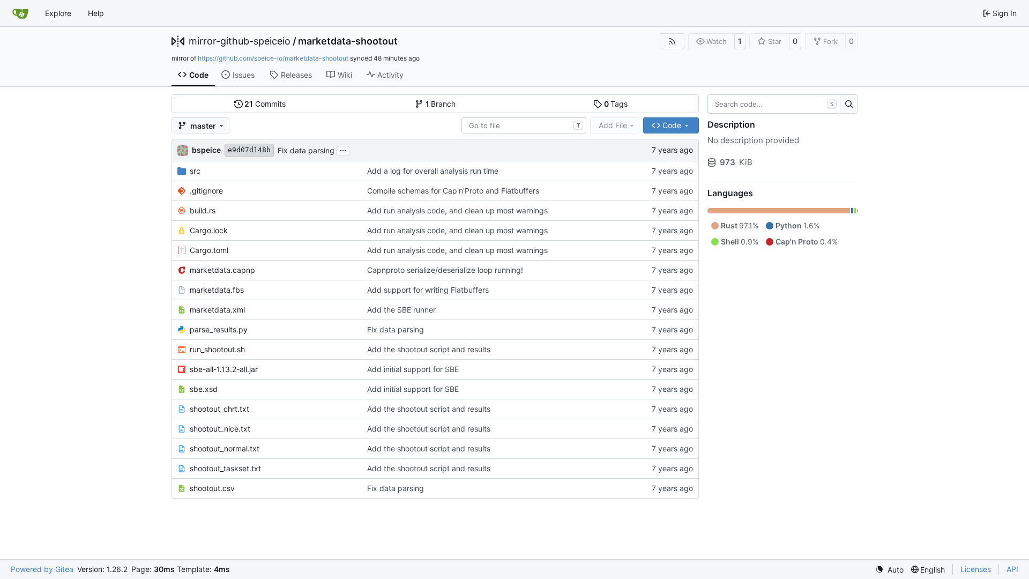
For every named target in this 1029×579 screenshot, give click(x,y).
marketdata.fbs (217, 289)
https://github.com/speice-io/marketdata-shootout (273, 58)
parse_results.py (219, 329)
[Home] (20, 13)
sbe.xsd (204, 389)
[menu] (889, 569)
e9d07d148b (249, 150)
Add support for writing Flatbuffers (428, 289)
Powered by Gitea (42, 569)
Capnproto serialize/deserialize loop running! (445, 269)
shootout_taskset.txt (225, 468)
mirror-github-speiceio (239, 41)
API (1012, 569)
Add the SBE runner (401, 309)
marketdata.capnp (222, 269)
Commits (265, 103)
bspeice (206, 149)
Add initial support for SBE (413, 369)
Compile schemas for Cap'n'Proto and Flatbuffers (453, 190)
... (343, 149)
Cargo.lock (209, 230)
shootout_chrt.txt (219, 408)
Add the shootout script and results (428, 349)
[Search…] (848, 104)
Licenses (975, 569)
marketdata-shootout (348, 41)
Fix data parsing (306, 150)
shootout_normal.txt (224, 448)
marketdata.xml (217, 309)
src (195, 170)
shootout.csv (212, 488)
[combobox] (523, 125)
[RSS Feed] (672, 41)
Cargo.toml (209, 250)
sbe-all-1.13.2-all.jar (224, 369)
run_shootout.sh (217, 349)
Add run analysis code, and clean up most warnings (457, 210)
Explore (58, 13)
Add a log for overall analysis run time (432, 170)
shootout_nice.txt (220, 428)
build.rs (202, 210)
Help (96, 13)
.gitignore (206, 190)
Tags (616, 103)
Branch (441, 103)
